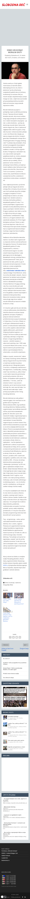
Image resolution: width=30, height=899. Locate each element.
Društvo (14, 57)
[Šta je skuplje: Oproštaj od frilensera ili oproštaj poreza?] (19, 595)
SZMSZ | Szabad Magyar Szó (10, 853)
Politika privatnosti (15, 897)
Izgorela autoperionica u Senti (16, 747)
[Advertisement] (15, 27)
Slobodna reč (15, 55)
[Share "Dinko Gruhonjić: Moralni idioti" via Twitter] (13, 637)
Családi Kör (5, 858)
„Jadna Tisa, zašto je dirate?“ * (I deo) (17, 732)
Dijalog (20, 726)
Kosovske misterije (13, 716)
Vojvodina (14, 727)
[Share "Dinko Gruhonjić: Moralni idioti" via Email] (16, 637)
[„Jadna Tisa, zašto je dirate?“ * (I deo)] (5, 733)
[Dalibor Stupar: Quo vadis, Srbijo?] (8, 595)
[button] (4, 896)
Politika (14, 719)
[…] (26, 803)
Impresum (7, 897)
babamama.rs (5, 860)
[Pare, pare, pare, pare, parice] (5, 741)
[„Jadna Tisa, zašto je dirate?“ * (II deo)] (5, 724)
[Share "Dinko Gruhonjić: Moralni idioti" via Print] (19, 637)
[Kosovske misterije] (5, 718)
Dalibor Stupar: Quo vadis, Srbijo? (7, 600)
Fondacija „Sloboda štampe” (9, 851)
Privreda (10, 727)
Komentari (10, 719)
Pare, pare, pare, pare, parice (16, 740)
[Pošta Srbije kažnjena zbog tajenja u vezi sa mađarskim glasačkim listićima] (8, 609)
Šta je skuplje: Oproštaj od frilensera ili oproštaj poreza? (19, 601)
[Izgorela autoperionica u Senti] (5, 748)
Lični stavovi (21, 57)
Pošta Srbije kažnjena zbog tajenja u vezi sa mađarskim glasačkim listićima (7, 617)
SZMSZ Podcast (6, 855)
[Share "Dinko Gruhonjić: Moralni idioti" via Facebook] (10, 637)
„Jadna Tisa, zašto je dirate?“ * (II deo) (17, 724)
